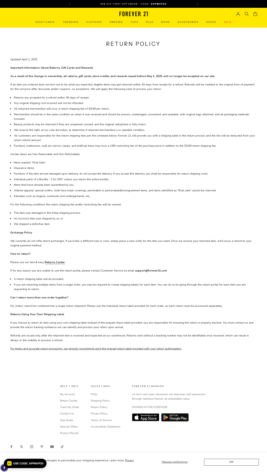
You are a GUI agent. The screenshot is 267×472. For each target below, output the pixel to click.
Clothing (94, 21)
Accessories (187, 21)
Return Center (69, 401)
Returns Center (55, 262)
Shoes (211, 21)
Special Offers (69, 427)
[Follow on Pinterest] (42, 447)
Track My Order (69, 407)
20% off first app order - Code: (133, 4)
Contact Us (67, 413)
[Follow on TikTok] (62, 447)
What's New (45, 21)
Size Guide (66, 420)
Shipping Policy (100, 401)
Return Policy (99, 407)
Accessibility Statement (105, 427)
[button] (25, 463)
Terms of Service (101, 420)
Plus (149, 21)
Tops (134, 21)
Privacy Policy (99, 413)
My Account (67, 394)
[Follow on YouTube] (52, 447)
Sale (228, 21)
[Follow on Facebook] (11, 447)
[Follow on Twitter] (21, 447)
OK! (231, 462)
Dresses (116, 21)
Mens (165, 21)
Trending (70, 21)
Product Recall (69, 433)
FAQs (94, 394)
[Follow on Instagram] (32, 447)
